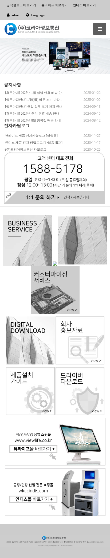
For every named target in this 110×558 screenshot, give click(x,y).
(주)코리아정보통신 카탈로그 (25, 149)
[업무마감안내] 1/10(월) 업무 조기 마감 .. (33, 100)
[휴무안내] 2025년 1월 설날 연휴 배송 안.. (34, 93)
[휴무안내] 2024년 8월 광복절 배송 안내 (33, 120)
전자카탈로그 (17, 125)
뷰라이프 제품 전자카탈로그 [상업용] (31, 136)
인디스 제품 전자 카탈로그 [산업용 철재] (33, 142)
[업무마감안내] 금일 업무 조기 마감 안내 (33, 107)
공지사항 (12, 84)
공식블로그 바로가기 (21, 5)
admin (16, 15)
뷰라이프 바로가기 (54, 5)
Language (37, 15)
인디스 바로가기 (84, 5)
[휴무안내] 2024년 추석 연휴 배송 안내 (32, 113)
